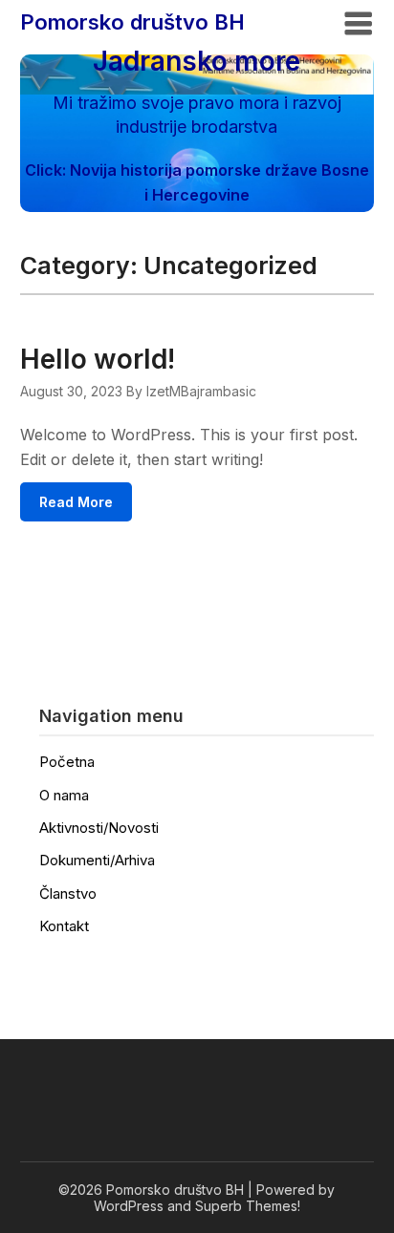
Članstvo (68, 893)
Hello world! (97, 359)
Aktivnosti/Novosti (99, 827)
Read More (76, 502)
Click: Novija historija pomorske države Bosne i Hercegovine (197, 182)
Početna (67, 762)
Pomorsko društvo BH (132, 22)
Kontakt (64, 926)
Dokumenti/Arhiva (97, 860)
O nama (64, 795)
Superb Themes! (247, 1206)
